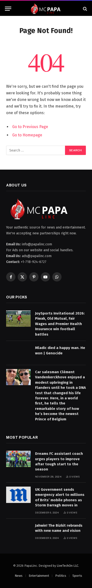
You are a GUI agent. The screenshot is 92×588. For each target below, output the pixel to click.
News (19, 575)
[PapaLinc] (45, 9)
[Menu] (8, 8)
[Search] (84, 8)
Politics (60, 575)
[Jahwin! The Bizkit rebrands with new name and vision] (18, 531)
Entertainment (39, 575)
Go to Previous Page (30, 126)
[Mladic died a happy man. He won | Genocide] (18, 353)
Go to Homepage (27, 135)
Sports (77, 575)
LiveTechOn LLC (67, 565)
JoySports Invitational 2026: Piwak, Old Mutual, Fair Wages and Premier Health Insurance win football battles (60, 324)
